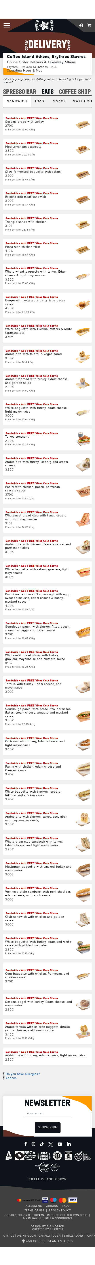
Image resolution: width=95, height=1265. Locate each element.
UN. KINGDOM (26, 1236)
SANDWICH (17, 101)
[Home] (44, 25)
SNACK (59, 101)
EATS (48, 92)
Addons (11, 1078)
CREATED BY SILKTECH (47, 1229)
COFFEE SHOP (75, 92)
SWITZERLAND (73, 1236)
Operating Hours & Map (24, 70)
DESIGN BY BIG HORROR (47, 1226)
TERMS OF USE (34, 1210)
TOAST (40, 101)
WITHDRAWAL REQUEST (43, 1215)
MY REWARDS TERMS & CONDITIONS (47, 1218)
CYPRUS (8, 1236)
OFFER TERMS (69, 1215)
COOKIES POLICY (15, 1215)
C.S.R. (83, 1215)
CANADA (44, 1236)
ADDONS (52, 1206)
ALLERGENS (34, 1206)
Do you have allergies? (23, 1074)
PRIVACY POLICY (60, 1210)
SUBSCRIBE (47, 1127)
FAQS (65, 1206)
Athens (43, 67)
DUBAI (57, 1236)
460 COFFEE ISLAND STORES (49, 1241)
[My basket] (89, 25)
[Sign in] (81, 25)
